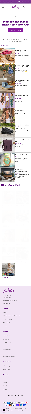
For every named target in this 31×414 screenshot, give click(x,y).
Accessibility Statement (9, 356)
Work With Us (7, 362)
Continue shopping (15, 30)
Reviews (5, 382)
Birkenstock (20, 225)
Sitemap (5, 326)
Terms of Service (7, 319)
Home (18, 244)
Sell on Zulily (6, 369)
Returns (5, 353)
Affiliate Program (7, 366)
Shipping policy (20, 410)
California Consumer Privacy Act (11, 315)
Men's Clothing (21, 262)
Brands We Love (7, 379)
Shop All (5, 385)
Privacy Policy (6, 322)
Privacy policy (23, 408)
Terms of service (12, 410)
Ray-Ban (4, 244)
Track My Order (7, 342)
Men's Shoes (6, 262)
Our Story (5, 312)
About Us (5, 308)
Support (5, 331)
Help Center (6, 335)
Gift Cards (5, 389)
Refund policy (16, 408)
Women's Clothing (7, 206)
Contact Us (6, 339)
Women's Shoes (21, 206)
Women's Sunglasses (5, 225)
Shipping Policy (7, 349)
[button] (3, 7)
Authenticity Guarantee (9, 346)
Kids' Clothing (6, 278)
